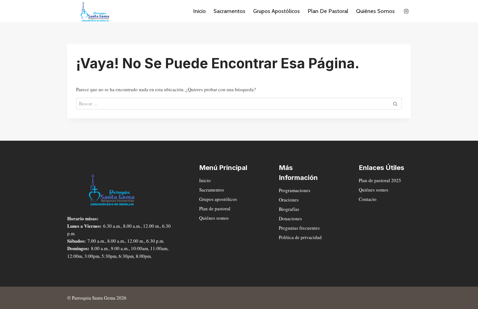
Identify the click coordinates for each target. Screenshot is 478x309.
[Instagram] (406, 11)
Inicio (199, 11)
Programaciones (294, 190)
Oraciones (289, 200)
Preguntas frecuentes (299, 228)
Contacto (367, 199)
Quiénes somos (375, 11)
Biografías (289, 209)
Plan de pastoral (328, 11)
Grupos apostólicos (276, 11)
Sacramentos (229, 11)
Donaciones (290, 218)
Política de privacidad (300, 237)
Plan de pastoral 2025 (380, 180)
